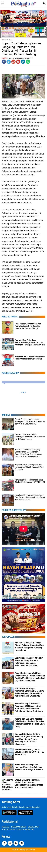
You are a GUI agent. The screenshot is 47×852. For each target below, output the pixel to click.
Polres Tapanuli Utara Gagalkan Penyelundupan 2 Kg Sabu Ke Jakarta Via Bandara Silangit (28, 326)
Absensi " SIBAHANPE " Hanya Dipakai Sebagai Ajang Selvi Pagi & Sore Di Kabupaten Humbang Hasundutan (29, 646)
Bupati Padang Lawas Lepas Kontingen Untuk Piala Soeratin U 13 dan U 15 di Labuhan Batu (30, 421)
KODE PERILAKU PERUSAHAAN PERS (18, 829)
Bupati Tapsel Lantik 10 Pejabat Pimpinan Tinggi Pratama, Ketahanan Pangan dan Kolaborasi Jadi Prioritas (29, 662)
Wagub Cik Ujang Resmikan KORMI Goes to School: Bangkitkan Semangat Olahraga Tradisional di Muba (29, 784)
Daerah (9, 39)
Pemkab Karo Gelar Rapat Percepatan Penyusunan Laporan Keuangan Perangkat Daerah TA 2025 (30, 342)
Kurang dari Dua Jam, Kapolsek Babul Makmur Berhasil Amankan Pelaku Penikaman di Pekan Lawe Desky (30, 723)
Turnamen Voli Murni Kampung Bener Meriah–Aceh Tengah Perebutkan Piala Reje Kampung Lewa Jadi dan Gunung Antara (28, 453)
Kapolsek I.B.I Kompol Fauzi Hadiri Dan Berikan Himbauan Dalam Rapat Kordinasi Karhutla (30, 497)
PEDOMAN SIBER (18, 827)
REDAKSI (6, 827)
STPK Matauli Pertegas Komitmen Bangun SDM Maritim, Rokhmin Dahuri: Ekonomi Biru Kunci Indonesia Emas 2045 (29, 692)
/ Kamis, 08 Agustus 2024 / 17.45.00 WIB (19, 58)
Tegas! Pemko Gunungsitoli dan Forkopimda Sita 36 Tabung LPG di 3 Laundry (29, 467)
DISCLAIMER (33, 827)
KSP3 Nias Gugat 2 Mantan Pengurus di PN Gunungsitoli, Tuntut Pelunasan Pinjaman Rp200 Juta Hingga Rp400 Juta (29, 707)
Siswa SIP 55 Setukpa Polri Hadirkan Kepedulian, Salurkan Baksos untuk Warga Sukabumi (29, 767)
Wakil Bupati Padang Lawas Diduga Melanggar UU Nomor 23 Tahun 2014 (29, 752)
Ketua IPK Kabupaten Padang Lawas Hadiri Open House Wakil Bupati (30, 357)
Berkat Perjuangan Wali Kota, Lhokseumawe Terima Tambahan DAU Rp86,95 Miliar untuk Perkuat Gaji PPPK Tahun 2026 (30, 677)
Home (4, 39)
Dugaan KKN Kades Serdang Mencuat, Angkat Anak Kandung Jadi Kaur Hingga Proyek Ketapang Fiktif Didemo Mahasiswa (29, 739)
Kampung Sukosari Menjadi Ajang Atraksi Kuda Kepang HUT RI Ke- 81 (30, 481)
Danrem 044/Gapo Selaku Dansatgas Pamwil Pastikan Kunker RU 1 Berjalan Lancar (30, 436)
